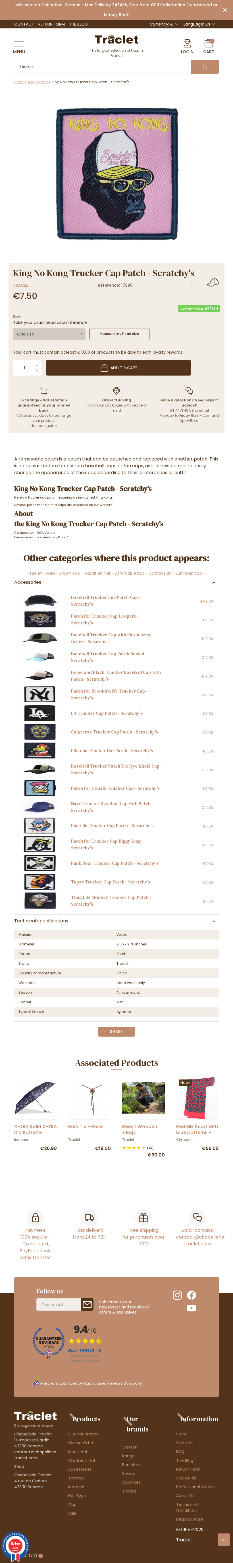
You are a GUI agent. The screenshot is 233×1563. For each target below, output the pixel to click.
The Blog (78, 24)
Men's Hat (78, 1451)
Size (17, 316)
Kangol (129, 1456)
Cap (72, 1504)
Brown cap (69, 573)
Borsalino (131, 1465)
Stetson (130, 1447)
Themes (76, 1478)
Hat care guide (44, 425)
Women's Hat (81, 1443)
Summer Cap (188, 573)
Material (76, 1487)
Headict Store (189, 1519)
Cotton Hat (160, 573)
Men (50, 573)
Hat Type (77, 1496)
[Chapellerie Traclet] (116, 38)
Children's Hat (81, 1460)
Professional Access (195, 1487)
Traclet (21, 285)
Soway (128, 1473)
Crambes (131, 1482)
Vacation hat (98, 573)
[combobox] (49, 334)
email (204, 410)
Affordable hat (129, 573)
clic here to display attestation (171, 1383)
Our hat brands (83, 1434)
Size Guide (186, 1478)
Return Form (51, 24)
